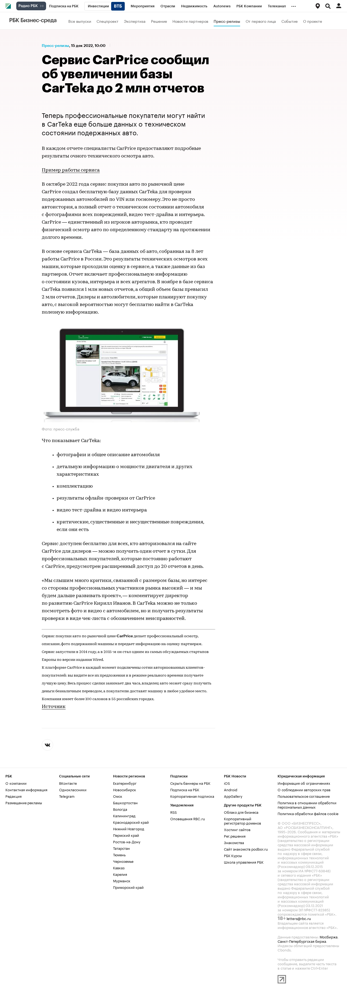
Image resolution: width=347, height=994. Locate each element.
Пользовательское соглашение (304, 796)
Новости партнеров (190, 21)
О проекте (312, 21)
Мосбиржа (329, 936)
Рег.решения (235, 835)
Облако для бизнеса (241, 812)
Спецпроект (107, 21)
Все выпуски (79, 21)
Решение (159, 21)
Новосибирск (124, 789)
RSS (173, 812)
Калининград (124, 815)
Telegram (67, 796)
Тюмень (119, 854)
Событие (289, 21)
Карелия (120, 874)
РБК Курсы (233, 855)
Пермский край (126, 835)
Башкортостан (125, 802)
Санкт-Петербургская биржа (302, 941)
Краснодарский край (131, 822)
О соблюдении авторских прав (304, 789)
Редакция (13, 796)
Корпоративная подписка (192, 796)
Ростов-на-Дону (126, 841)
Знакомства (234, 842)
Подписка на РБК (184, 789)
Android (230, 789)
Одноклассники (72, 789)
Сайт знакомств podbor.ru (246, 848)
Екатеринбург (125, 783)
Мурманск (121, 880)
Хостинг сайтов (237, 829)
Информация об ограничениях (304, 783)
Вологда (120, 809)
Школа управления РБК (244, 861)
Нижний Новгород (128, 828)
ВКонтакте (68, 783)
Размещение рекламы (23, 802)
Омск (117, 796)
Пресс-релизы (227, 21)
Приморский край (128, 887)
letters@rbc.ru (299, 918)
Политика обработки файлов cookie (308, 813)
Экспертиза (135, 21)
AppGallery (233, 796)
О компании (16, 783)
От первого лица (261, 21)
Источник (54, 707)
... (293, 5)
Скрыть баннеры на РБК (190, 783)
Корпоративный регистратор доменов (242, 820)
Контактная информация (26, 789)
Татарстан (121, 848)
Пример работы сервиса (71, 170)
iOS (227, 783)
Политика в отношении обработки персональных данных (307, 804)
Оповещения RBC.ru (187, 818)
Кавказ (118, 867)
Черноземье (123, 861)
